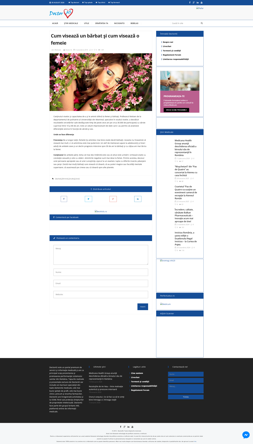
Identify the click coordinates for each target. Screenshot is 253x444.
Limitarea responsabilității (176, 59)
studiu (72, 179)
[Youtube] (202, 2)
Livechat (167, 46)
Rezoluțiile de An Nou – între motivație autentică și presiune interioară (106, 388)
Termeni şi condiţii (172, 50)
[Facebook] (190, 2)
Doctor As (68, 50)
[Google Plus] (194, 2)
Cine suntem (137, 373)
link (195, 441)
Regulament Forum (172, 55)
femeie (65, 179)
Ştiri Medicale (56, 50)
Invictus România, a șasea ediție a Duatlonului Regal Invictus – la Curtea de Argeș (186, 238)
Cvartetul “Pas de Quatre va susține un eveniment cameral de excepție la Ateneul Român (186, 192)
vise (77, 179)
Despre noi (168, 42)
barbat (58, 179)
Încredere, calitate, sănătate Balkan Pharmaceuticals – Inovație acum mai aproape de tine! (184, 215)
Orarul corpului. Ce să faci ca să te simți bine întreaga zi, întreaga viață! (106, 398)
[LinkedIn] (198, 2)
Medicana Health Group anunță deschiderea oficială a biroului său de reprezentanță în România (185, 148)
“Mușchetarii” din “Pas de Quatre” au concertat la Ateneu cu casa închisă (186, 171)
